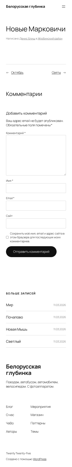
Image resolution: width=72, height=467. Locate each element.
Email (10, 198)
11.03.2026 (59, 305)
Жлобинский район (50, 38)
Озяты (56, 72)
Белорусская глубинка (25, 6)
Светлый (13, 341)
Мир (9, 305)
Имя (9, 180)
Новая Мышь (16, 329)
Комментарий (16, 133)
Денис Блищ (27, 38)
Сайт (9, 216)
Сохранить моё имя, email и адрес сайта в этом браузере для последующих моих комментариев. (37, 237)
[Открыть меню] (63, 6)
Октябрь (17, 72)
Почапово (14, 317)
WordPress (39, 459)
